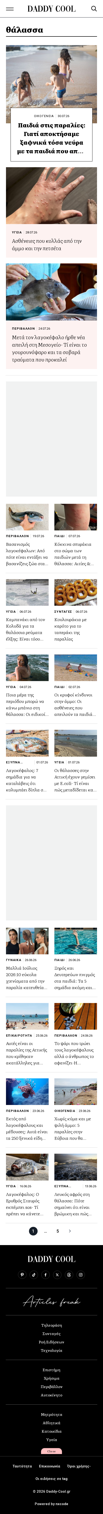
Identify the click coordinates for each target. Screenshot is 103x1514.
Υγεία (51, 1439)
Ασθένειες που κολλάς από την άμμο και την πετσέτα (47, 244)
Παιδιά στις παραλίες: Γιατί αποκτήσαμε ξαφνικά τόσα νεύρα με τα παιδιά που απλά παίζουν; (51, 142)
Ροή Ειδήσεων (51, 1341)
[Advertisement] (51, 439)
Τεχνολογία (51, 1350)
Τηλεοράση (51, 1325)
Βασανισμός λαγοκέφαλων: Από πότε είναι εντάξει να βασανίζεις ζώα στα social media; (27, 557)
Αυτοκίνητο (51, 1394)
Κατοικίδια (52, 1431)
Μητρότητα (51, 1414)
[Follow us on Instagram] (80, 1275)
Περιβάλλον (52, 1386)
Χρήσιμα (51, 1378)
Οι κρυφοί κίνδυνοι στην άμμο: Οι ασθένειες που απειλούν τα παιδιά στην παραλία (73, 707)
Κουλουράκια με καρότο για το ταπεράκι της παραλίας (70, 629)
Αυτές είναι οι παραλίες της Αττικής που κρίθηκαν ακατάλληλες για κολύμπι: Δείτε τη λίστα (26, 1059)
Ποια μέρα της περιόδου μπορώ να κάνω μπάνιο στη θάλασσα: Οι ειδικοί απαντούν (25, 707)
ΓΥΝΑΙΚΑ (13, 960)
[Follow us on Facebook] (45, 1275)
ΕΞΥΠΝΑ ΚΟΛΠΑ (13, 762)
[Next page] (70, 1231)
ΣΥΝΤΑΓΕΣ (63, 611)
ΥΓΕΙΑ (17, 232)
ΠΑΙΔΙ (59, 536)
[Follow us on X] (57, 1275)
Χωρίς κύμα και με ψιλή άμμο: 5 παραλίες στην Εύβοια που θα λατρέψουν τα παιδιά (75, 1131)
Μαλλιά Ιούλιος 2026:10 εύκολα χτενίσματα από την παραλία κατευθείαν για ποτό (26, 981)
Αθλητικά (51, 1422)
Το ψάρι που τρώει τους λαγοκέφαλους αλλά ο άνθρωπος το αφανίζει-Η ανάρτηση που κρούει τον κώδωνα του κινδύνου (75, 1062)
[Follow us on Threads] (69, 1275)
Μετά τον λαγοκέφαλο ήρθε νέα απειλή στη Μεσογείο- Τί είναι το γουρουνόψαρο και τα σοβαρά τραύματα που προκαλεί (49, 348)
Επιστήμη (51, 1369)
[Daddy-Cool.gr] (51, 9)
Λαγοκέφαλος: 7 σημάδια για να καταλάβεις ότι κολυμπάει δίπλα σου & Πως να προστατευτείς (27, 786)
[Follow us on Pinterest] (22, 1275)
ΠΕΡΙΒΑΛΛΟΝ (23, 328)
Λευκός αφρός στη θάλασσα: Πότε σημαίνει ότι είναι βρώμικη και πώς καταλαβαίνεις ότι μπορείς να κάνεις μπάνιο (72, 1213)
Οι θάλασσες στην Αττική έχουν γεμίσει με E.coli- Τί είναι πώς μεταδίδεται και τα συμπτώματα (74, 783)
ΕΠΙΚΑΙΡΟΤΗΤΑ (19, 1035)
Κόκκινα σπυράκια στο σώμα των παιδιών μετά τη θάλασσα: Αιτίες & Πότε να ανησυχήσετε (75, 557)
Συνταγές (51, 1333)
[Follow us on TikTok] (33, 1275)
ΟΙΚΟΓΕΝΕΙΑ (44, 116)
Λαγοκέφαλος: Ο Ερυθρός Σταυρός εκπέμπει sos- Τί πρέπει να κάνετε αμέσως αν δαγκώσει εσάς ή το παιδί (26, 1210)
